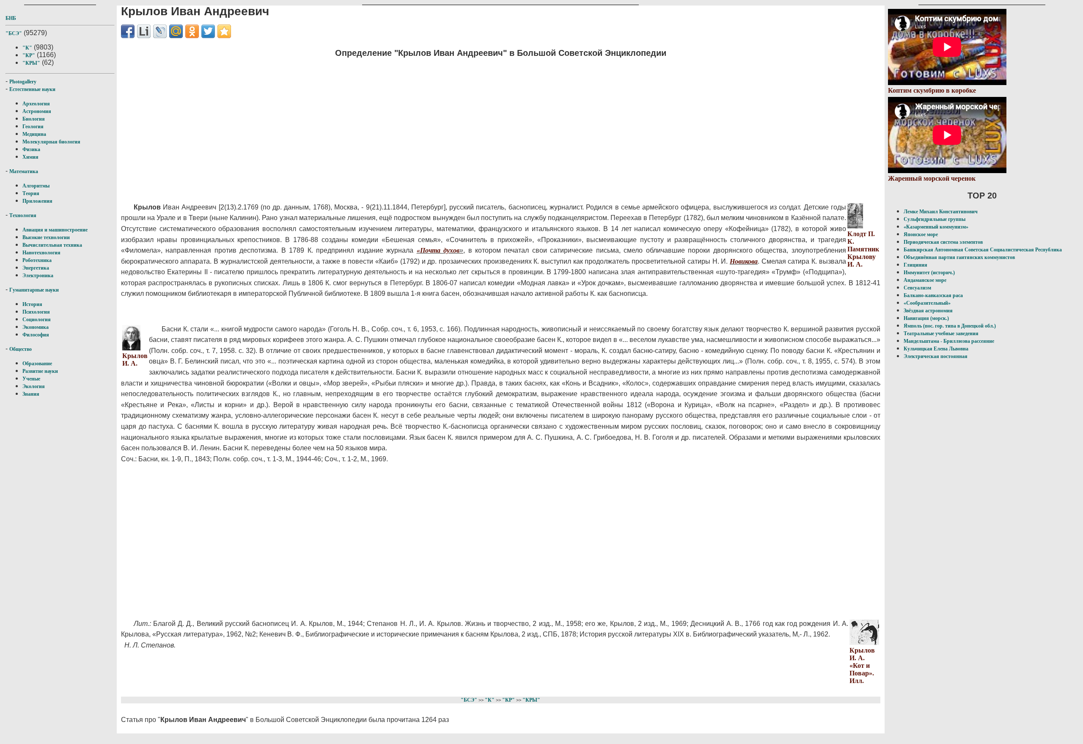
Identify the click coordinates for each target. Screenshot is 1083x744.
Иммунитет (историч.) (929, 273)
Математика (23, 171)
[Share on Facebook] (128, 31)
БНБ (10, 18)
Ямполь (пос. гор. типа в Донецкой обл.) (950, 326)
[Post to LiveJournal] (160, 31)
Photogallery (22, 82)
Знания (30, 394)
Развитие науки (40, 371)
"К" (27, 48)
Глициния (915, 265)
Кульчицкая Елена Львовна (936, 349)
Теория (30, 193)
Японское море (921, 234)
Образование (37, 363)
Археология (36, 104)
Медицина (34, 134)
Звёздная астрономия (928, 311)
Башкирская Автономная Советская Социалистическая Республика (983, 250)
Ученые (31, 379)
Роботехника (37, 260)
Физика (31, 149)
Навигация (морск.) (926, 318)
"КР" (28, 55)
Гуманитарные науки (34, 290)
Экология (33, 386)
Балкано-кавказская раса (933, 295)
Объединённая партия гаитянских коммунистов (959, 257)
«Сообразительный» (927, 303)
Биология (33, 119)
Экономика (35, 327)
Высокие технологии (46, 237)
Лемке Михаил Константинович (941, 212)
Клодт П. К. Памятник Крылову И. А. (863, 249)
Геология (33, 127)
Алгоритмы (35, 186)
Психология (36, 312)
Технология (22, 215)
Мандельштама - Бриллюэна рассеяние (949, 341)
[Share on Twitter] (208, 31)
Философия (35, 335)
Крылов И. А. (135, 359)
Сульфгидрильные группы (934, 219)
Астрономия (36, 111)
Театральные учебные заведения (941, 333)
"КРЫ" (31, 63)
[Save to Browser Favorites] (224, 31)
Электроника (37, 275)
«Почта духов (438, 250)
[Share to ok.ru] (192, 31)
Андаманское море (925, 280)
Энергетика (35, 268)
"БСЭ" (13, 33)
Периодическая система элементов (943, 242)
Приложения (37, 201)
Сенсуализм (917, 288)
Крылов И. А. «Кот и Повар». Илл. (862, 665)
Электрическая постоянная (936, 356)
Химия (30, 157)
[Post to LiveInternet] (144, 31)
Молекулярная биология (51, 142)
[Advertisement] (375, 125)
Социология (36, 319)
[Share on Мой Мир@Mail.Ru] (176, 31)
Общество (20, 349)
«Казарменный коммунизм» (936, 227)
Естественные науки (32, 89)
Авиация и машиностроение (55, 230)
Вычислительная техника (52, 245)
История (32, 304)
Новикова (744, 261)
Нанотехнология (41, 253)
